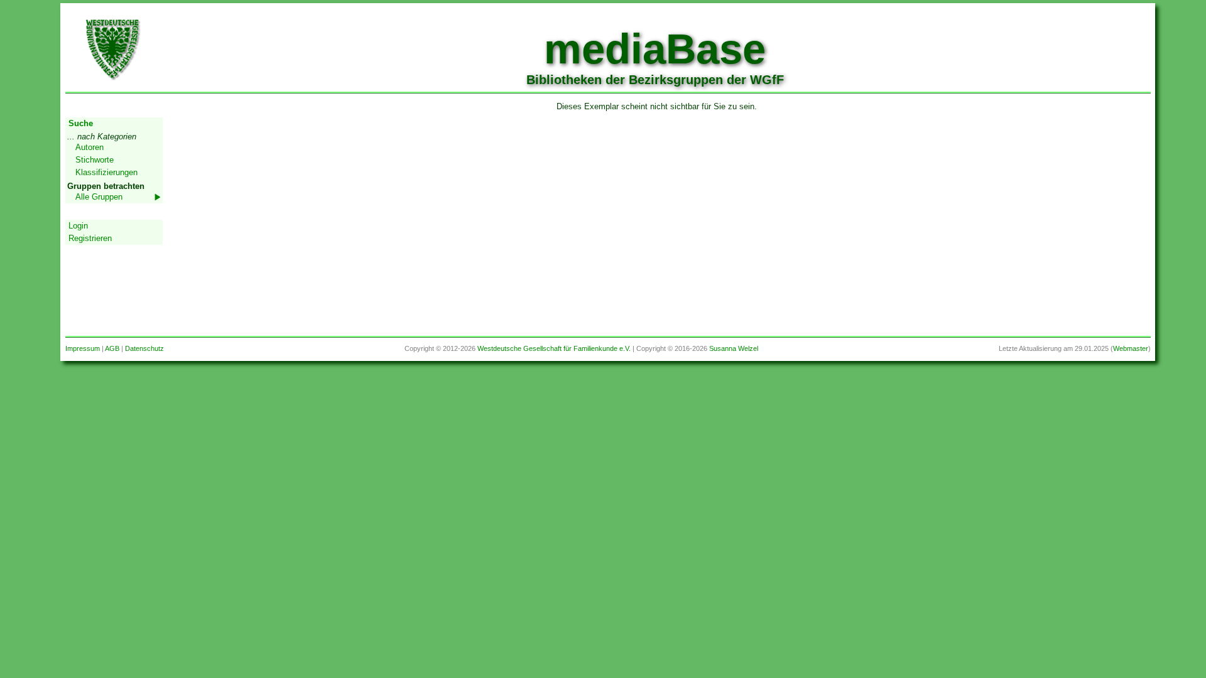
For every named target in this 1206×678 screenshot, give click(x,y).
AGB (112, 348)
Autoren (89, 147)
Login (78, 225)
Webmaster (1130, 348)
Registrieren (90, 238)
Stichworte (94, 159)
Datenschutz (144, 348)
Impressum (82, 348)
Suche (80, 123)
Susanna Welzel (733, 348)
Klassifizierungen (106, 172)
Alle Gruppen (98, 197)
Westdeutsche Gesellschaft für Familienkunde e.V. (554, 348)
